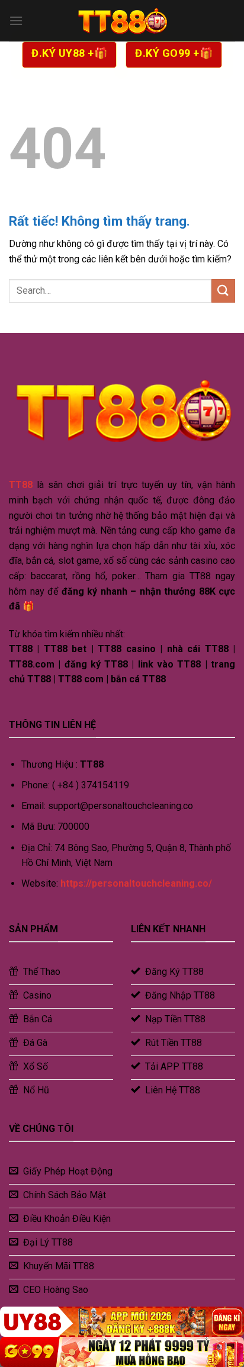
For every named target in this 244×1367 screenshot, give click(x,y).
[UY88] (122, 1322)
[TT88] (122, 20)
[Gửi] (223, 290)
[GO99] (122, 1352)
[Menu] (16, 20)
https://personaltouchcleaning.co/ (136, 883)
